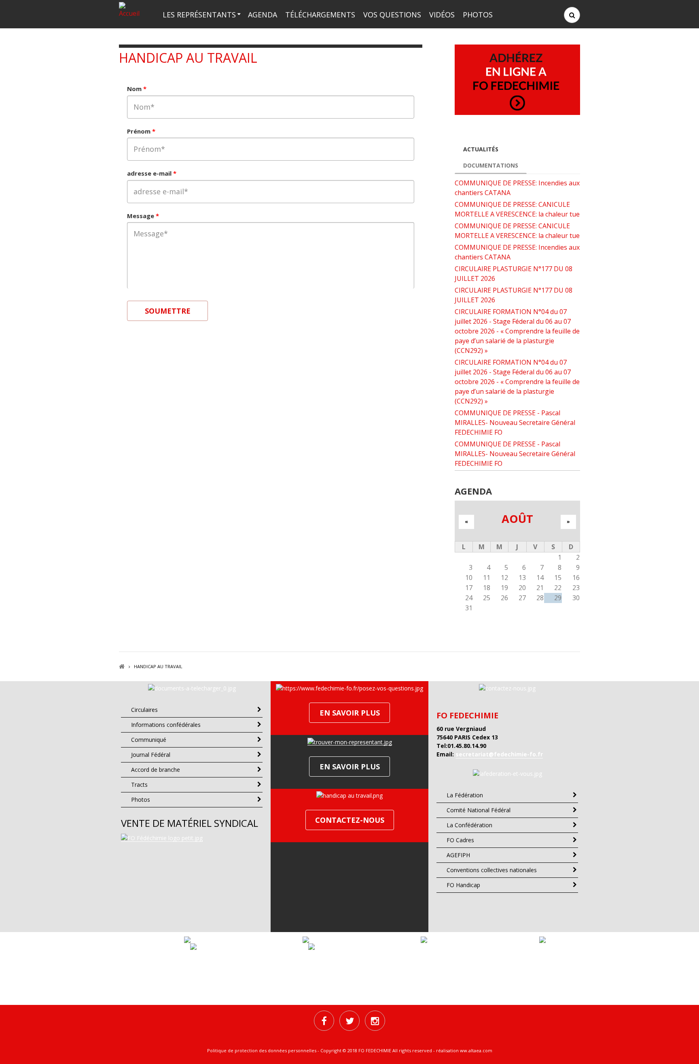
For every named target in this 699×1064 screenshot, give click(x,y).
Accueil (122, 666)
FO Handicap (463, 885)
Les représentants (199, 14)
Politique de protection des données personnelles (261, 1050)
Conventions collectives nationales (492, 870)
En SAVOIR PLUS (350, 713)
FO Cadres (460, 840)
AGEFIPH (458, 855)
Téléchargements (320, 14)
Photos (478, 14)
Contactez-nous (349, 820)
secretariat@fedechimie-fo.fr (499, 754)
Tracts (139, 784)
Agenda (262, 14)
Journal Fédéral (150, 754)
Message (143, 216)
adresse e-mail (151, 173)
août (517, 518)
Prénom (141, 131)
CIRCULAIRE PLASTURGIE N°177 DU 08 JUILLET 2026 (513, 273)
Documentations (490, 165)
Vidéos (442, 14)
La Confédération (469, 825)
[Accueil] (132, 9)
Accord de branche (155, 769)
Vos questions (392, 14)
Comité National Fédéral (478, 810)
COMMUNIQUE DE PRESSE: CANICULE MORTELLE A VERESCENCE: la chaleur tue (517, 209)
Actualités (480, 149)
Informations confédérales (166, 724)
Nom (136, 89)
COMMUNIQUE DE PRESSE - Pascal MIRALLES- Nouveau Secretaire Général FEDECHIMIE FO (515, 422)
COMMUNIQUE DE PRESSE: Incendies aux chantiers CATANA (517, 187)
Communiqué (148, 739)
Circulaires (144, 710)
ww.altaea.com (476, 1050)
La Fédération (465, 795)
